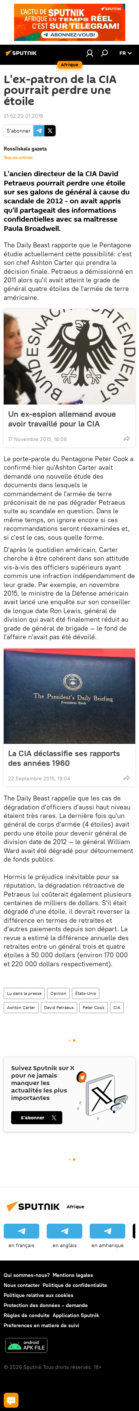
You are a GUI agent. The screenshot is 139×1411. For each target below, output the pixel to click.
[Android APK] (26, 1346)
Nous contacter (22, 1285)
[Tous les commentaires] (11, 1400)
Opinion (58, 993)
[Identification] (89, 52)
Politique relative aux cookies (38, 1295)
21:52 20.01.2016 (23, 115)
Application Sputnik (76, 1315)
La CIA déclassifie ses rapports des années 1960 (64, 758)
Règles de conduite (27, 1315)
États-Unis (85, 993)
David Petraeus (59, 1007)
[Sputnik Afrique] (22, 56)
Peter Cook (94, 1007)
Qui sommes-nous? (27, 1275)
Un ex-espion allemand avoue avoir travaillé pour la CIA (62, 418)
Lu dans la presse (24, 993)
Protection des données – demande (46, 1305)
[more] (126, 438)
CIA (116, 1007)
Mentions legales (73, 1275)
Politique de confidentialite (75, 1285)
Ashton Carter (21, 1007)
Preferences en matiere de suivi (41, 1325)
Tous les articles (18, 157)
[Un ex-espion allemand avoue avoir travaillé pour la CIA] (69, 357)
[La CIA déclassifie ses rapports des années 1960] (69, 696)
